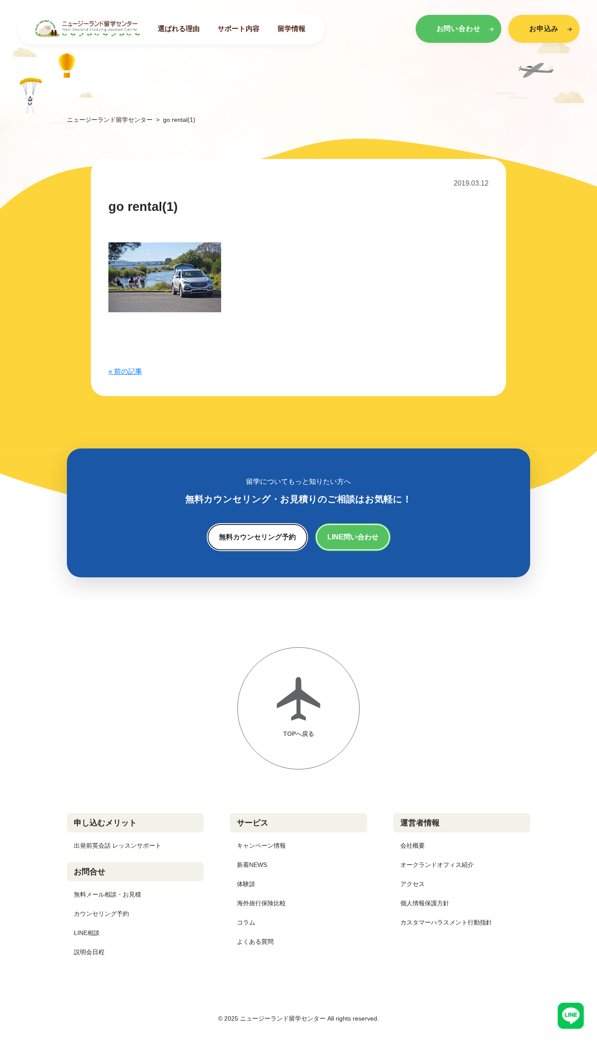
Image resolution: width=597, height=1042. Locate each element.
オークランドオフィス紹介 (437, 864)
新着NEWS (252, 864)
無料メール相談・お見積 (107, 894)
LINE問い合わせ (352, 537)
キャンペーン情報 (261, 845)
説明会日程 (89, 952)
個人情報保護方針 (424, 903)
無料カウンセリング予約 (257, 537)
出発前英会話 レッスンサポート (117, 845)
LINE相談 (87, 932)
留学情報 (291, 28)
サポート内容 (239, 28)
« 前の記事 (125, 371)
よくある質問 (255, 941)
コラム (246, 922)
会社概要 (412, 845)
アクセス (412, 883)
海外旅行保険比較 (261, 903)
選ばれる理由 (179, 28)
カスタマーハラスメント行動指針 (446, 922)
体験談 (246, 883)
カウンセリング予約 (101, 913)
